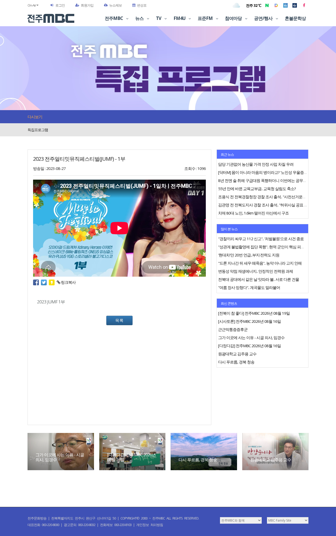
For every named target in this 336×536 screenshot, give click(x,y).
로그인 (60, 5)
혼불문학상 (295, 18)
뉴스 (139, 18)
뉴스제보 (115, 5)
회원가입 (87, 5)
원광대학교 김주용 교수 (270, 460)
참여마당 (234, 18)
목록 (119, 320)
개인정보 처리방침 (149, 524)
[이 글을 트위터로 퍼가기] (45, 282)
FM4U (180, 18)
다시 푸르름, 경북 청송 (197, 460)
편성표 (141, 5)
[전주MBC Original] (285, 5)
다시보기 (35, 116)
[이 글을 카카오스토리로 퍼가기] (53, 282)
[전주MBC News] (294, 5)
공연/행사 (263, 18)
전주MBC (114, 18)
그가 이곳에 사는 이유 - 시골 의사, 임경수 (59, 457)
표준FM (205, 18)
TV (159, 18)
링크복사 (68, 282)
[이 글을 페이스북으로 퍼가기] (37, 282)
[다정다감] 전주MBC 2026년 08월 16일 (131, 457)
